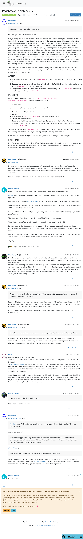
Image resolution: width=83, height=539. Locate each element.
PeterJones (12, 20)
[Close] (79, 491)
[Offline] (5, 22)
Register (7, 510)
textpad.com (31, 201)
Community (21, 3)
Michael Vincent (13, 393)
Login (13, 510)
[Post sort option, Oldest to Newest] (67, 14)
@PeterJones (23, 159)
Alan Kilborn (12, 159)
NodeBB (40, 525)
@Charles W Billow (24, 255)
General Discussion (9, 15)
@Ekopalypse (23, 285)
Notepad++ (48, 522)
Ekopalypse (12, 255)
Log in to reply (75, 15)
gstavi (10, 354)
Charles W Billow (13, 188)
